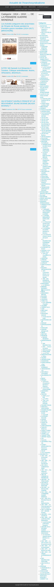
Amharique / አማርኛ (45, 250)
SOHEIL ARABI (46, 351)
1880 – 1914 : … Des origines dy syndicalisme (46, 471)
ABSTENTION (43, 26)
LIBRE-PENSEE (44, 106)
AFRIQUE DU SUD (45, 204)
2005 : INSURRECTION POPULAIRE (45, 560)
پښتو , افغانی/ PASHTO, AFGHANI (45, 402)
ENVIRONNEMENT (44, 79)
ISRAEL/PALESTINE (46, 354)
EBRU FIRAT (44, 310)
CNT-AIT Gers (44, 120)
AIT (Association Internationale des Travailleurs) (44, 37)
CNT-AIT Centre (45, 119)
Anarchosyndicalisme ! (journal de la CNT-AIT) (46, 114)
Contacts (25, 7)
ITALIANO (43, 357)
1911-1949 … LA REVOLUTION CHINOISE (45, 489)
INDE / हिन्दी (44, 334)
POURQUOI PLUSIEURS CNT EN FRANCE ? (45, 64)
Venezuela (43, 439)
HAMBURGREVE (45, 139)
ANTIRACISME (43, 51)
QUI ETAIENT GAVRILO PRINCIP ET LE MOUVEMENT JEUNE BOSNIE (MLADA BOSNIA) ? (18, 103)
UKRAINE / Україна (46, 436)
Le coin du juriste (45, 572)
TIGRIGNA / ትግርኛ (45, 432)
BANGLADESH (45, 283)
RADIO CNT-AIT (44, 199)
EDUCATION (44, 138)
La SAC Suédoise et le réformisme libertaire (47, 69)
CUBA (42, 308)
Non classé (42, 195)
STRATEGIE (43, 566)
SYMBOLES (44, 49)
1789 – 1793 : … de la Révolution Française (45, 457)
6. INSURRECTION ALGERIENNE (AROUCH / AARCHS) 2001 (47, 242)
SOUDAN (43, 419)
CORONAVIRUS (44, 78)
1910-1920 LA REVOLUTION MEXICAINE (44, 484)
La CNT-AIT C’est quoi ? (43, 7)
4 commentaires (25, 34)
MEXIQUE (43, 379)
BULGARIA (44, 296)
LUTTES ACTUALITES (45, 109)
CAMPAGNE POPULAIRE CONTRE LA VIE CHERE (27, 9)
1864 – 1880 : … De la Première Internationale (46, 462)
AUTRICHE (44, 263)
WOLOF (43, 451)
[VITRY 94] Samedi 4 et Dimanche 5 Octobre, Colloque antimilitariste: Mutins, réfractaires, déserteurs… (18, 70)
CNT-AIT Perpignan (46, 136)
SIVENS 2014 (44, 81)
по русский (45, 414)
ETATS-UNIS (44, 327)
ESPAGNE (43, 323)
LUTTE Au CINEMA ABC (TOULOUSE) (46, 149)
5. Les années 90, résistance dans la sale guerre (47, 236)
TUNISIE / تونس (45, 433)
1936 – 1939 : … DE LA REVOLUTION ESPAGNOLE (46, 519)
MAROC (43, 378)
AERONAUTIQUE (45, 111)
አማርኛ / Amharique (45, 452)
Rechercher (41, 14)
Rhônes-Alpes (44, 176)
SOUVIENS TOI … (44, 454)
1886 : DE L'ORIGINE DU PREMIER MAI (44, 476)
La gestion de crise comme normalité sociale (44, 95)
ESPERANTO (43, 83)
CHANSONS (43, 56)
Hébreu (44, 356)
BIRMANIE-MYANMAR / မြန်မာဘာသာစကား (45, 288)
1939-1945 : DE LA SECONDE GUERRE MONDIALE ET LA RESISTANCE (45, 530)
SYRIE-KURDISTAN (46, 425)
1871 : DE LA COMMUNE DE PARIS (45, 467)
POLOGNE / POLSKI (46, 405)
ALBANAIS (44, 206)
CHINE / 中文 (44, 300)
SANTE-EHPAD (45, 177)
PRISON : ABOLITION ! (45, 198)
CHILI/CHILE (44, 299)
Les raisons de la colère (15, 7)
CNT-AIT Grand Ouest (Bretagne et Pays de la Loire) (45, 124)
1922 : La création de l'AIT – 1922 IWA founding (46, 511)
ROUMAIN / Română (46, 409)
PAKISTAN (43, 394)
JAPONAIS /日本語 (45, 359)
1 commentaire (24, 76)
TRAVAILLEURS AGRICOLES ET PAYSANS (45, 189)
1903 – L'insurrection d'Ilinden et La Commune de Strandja (46, 274)
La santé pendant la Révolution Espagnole (47, 524)
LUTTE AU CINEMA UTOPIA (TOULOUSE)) (47, 167)
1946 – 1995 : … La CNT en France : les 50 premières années (46, 542)
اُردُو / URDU (45, 398)
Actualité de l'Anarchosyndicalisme (27, 2)
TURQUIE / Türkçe (45, 435)
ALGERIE (43, 207)
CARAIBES (44, 297)
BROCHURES (32, 7)
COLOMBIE (44, 305)
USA (42, 438)
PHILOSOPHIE (43, 196)
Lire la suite (33, 63)
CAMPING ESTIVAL (46, 60)
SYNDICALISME (44, 571)
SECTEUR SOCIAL (46, 179)
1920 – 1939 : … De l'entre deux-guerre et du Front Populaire (46, 506)
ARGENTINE (44, 258)
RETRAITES (44, 174)
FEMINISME (43, 84)
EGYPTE (43, 312)
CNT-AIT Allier (44, 117)
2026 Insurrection (47, 349)
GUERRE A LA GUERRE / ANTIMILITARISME (44, 91)
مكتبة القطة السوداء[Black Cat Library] (47, 255)
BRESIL (43, 291)
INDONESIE (44, 335)
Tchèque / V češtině (45, 430)
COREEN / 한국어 (45, 307)
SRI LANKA (44, 421)
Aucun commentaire (27, 109)
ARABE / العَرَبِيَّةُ (45, 252)
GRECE (43, 332)
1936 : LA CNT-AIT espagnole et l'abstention (45, 29)
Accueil (7, 7)
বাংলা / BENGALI (46, 285)
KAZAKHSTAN (44, 361)
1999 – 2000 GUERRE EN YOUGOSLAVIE (46, 280)
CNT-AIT (18, 34)
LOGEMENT (43, 108)
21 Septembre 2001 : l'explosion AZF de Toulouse (46, 100)
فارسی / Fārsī (46, 353)
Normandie (43, 169)
